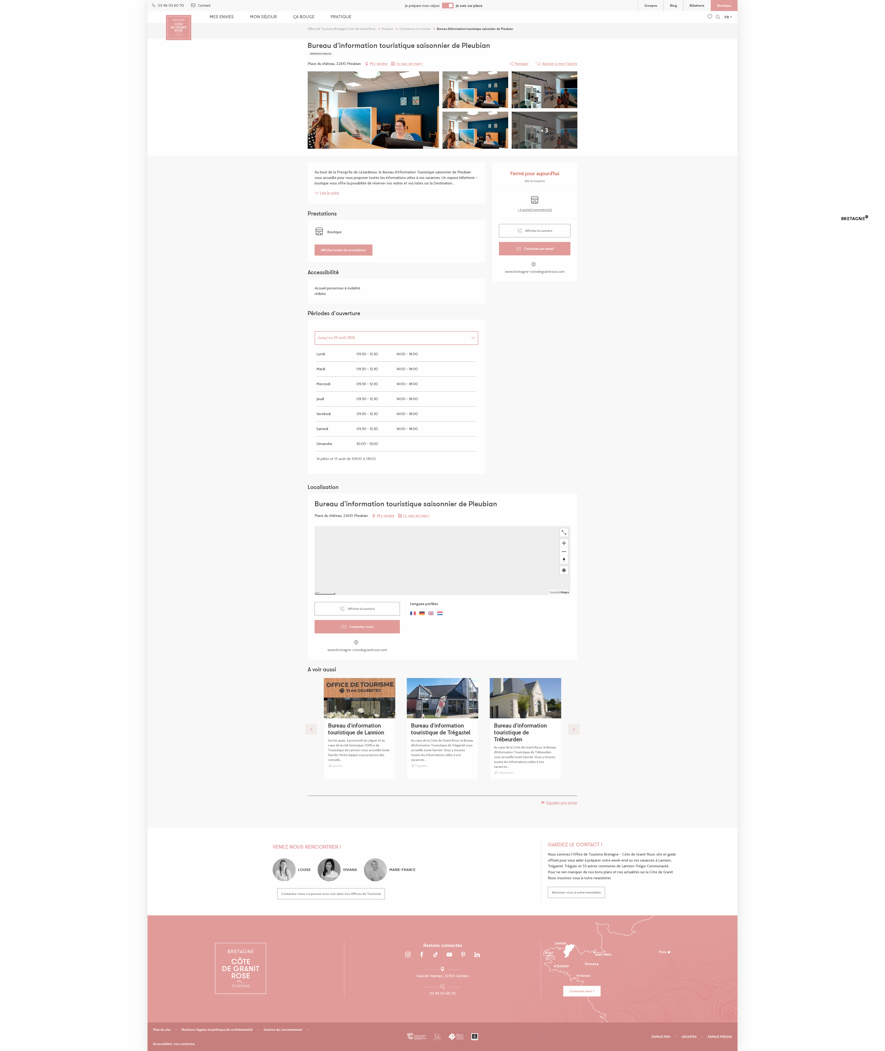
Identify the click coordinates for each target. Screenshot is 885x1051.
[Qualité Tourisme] (437, 1037)
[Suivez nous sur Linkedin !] (477, 955)
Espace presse (720, 1037)
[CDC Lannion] (416, 1037)
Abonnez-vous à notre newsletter (576, 892)
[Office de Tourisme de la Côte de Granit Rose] (178, 23)
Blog (673, 5)
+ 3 (544, 130)
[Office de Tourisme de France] (456, 1037)
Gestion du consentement (283, 1030)
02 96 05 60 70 (443, 993)
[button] (717, 17)
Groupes (650, 5)
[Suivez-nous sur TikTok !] (435, 955)
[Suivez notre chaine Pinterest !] (463, 955)
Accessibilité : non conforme (174, 1044)
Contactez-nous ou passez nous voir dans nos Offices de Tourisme (331, 894)
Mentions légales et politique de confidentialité (217, 1030)
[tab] (392, 338)
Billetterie (697, 5)
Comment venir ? (581, 991)
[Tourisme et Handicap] (475, 1037)
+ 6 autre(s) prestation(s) (535, 210)
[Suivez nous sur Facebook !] (422, 955)
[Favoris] (710, 17)
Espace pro (661, 1037)
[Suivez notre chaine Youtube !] (449, 955)
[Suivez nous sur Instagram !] (408, 955)
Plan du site (162, 1030)
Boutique (724, 5)
